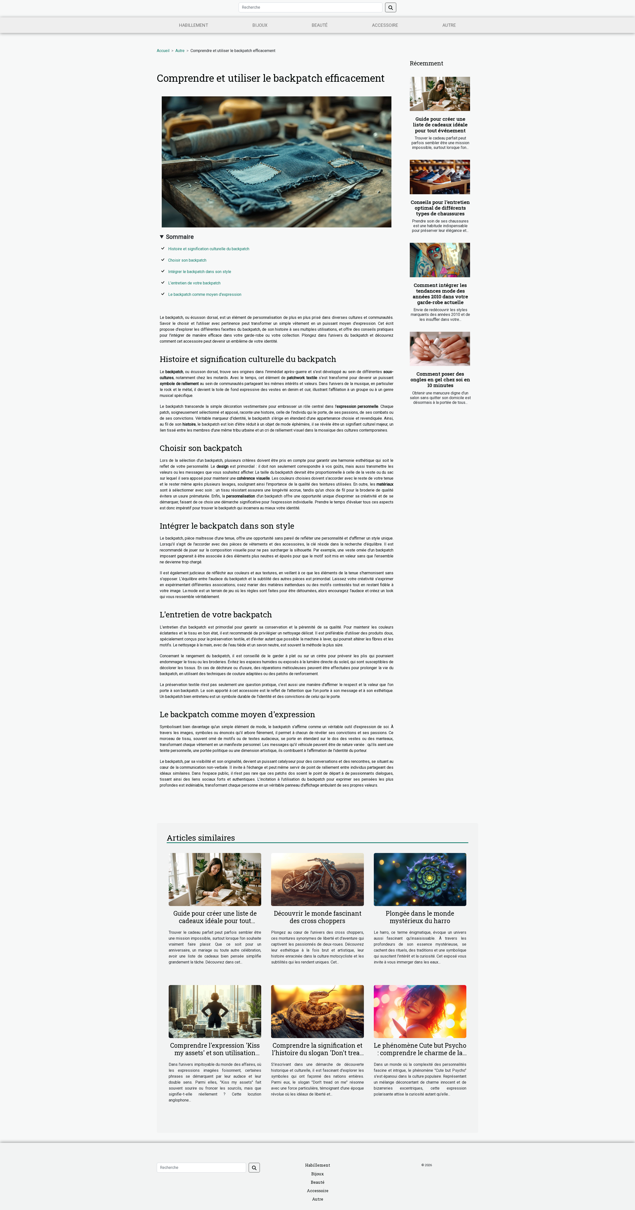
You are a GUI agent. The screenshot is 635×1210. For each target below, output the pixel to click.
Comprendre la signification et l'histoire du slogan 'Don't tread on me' (317, 1052)
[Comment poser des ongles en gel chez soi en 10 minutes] (440, 349)
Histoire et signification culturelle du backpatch (208, 249)
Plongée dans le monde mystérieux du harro (420, 917)
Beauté (320, 25)
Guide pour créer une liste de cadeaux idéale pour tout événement (440, 124)
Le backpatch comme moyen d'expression (204, 294)
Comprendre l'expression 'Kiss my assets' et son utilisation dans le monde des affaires (215, 1052)
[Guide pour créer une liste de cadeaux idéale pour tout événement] (440, 94)
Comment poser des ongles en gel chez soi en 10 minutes (440, 379)
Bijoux (260, 25)
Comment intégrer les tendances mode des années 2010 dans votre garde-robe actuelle (440, 293)
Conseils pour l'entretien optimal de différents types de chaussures (440, 208)
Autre (449, 25)
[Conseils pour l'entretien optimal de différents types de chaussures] (440, 177)
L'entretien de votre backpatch (194, 283)
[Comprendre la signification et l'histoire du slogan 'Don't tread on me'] (317, 1011)
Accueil (163, 50)
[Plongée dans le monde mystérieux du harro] (420, 879)
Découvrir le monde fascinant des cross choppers (317, 917)
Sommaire (180, 236)
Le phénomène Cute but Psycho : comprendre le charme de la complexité (420, 1052)
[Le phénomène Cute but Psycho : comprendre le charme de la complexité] (420, 1011)
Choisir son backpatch (187, 260)
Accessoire (385, 25)
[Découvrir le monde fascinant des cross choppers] (317, 879)
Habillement (193, 25)
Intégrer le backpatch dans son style (199, 271)
